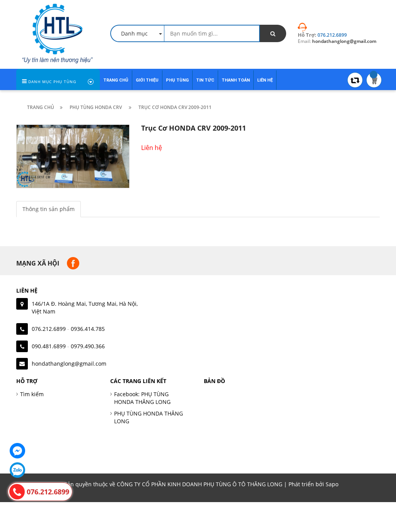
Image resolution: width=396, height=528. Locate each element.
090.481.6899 (49, 346)
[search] (273, 33)
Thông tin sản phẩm (48, 209)
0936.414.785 (88, 328)
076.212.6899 (49, 328)
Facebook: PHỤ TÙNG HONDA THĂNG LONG (142, 397)
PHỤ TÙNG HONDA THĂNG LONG (148, 417)
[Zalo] (17, 470)
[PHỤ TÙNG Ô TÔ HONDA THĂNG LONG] (57, 32)
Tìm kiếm (32, 394)
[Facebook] (17, 450)
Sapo (332, 484)
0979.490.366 (88, 346)
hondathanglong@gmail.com (69, 363)
